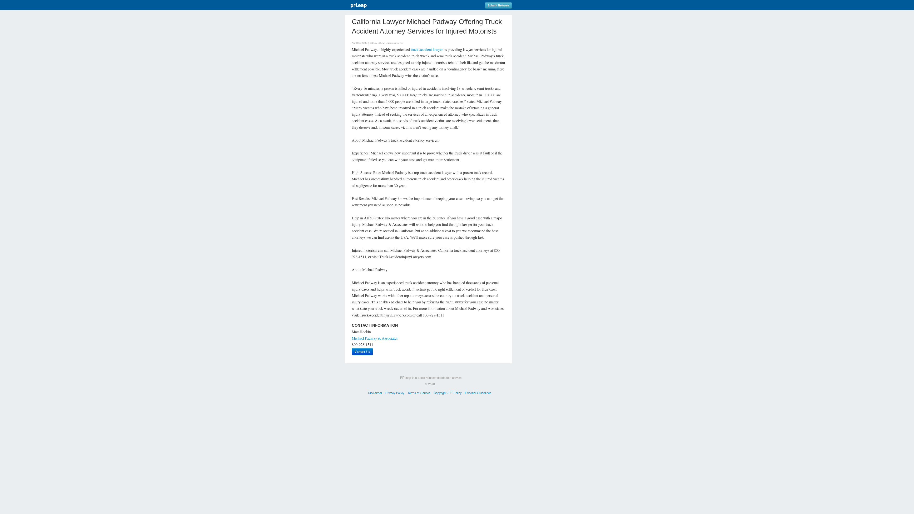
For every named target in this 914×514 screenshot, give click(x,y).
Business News (394, 43)
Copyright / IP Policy (448, 392)
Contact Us (362, 351)
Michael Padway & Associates (375, 338)
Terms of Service (418, 392)
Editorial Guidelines (478, 392)
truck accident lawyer (426, 49)
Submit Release (498, 5)
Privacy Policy (394, 392)
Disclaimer (375, 392)
